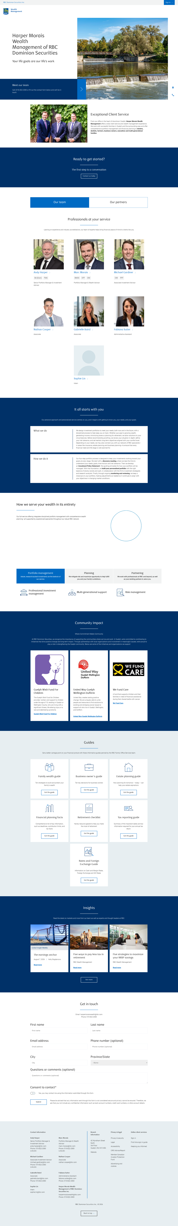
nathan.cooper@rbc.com (68, 1198)
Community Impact (109, 11)
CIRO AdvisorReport (118, 1187)
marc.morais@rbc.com (67, 1182)
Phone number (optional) (107, 1041)
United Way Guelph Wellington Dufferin (87, 716)
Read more (38, 965)
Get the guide (49, 792)
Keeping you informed (139, 1182)
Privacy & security (117, 1174)
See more (89, 980)
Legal (113, 1178)
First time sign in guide (139, 1178)
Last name (97, 1024)
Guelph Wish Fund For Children (45, 714)
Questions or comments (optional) (52, 1069)
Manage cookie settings (123, 1220)
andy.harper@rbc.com (38, 1182)
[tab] (40, 576)
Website (93, 1188)
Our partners (118, 202)
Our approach (89, 11)
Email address (39, 1041)
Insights (147, 11)
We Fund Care (118, 703)
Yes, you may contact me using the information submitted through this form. (66, 1093)
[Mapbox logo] (35, 1145)
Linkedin (33, 1187)
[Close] (174, 1206)
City (32, 1057)
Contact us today (89, 176)
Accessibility (115, 1182)
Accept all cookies (123, 1213)
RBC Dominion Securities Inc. (14, 2)
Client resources (130, 11)
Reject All (123, 1208)
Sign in (133, 1174)
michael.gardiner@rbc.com (40, 1198)
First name (37, 1024)
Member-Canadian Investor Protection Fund (117, 1193)
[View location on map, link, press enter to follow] (89, 1129)
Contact (166, 11)
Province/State (100, 1057)
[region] (89, 1129)
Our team (72, 11)
